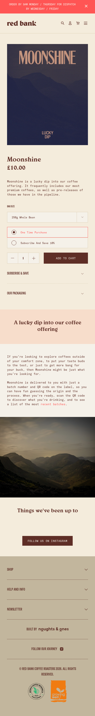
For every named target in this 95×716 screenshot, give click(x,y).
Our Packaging (16, 293)
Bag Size (11, 206)
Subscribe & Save (18, 273)
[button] (86, 23)
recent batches (53, 404)
